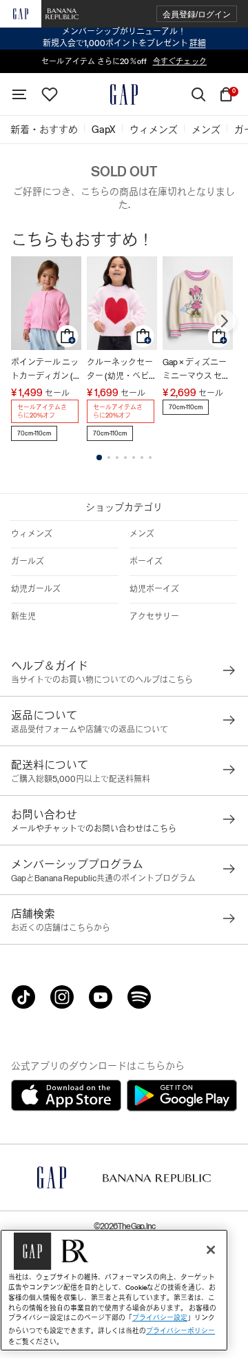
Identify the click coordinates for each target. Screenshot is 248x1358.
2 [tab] (108, 457)
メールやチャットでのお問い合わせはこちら (93, 829)
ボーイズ (146, 561)
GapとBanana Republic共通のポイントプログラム (103, 878)
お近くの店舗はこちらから (60, 928)
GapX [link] (104, 129)
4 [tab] (125, 457)
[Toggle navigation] (19, 94)
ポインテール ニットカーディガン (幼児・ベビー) (46, 370)
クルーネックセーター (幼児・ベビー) (120, 370)
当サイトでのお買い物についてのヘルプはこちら (102, 680)
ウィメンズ (31, 534)
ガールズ (27, 561)
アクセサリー (154, 616)
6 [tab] (142, 457)
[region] (114, 1290)
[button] (196, 14)
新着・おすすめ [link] (44, 129)
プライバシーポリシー (180, 1331)
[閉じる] (211, 1250)
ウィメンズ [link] (154, 129)
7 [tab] (150, 457)
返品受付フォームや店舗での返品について (89, 729)
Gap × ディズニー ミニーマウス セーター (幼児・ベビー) (196, 370)
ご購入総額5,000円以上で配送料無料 (80, 779)
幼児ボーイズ (154, 589)
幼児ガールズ (36, 589)
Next (225, 321)
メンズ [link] (206, 129)
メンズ (142, 534)
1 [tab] (99, 457)
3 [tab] (117, 457)
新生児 (23, 616)
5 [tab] (133, 457)
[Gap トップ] (124, 94)
